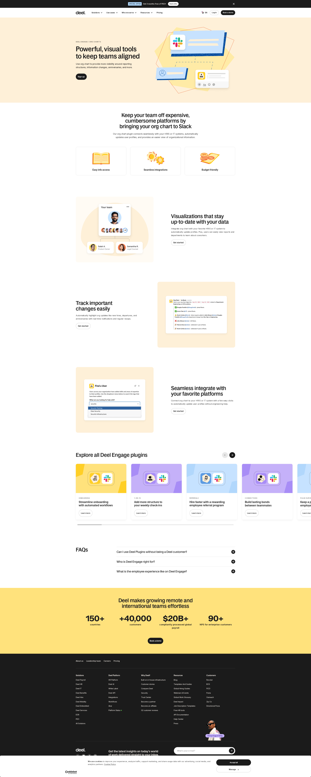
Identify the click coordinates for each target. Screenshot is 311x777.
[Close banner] (233, 3)
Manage (232, 769)
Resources (145, 13)
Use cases (110, 13)
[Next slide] (232, 455)
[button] (176, 552)
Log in (214, 12)
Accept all (234, 762)
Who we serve (128, 13)
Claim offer (173, 4)
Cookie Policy (110, 764)
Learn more (85, 513)
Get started (178, 242)
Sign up (81, 77)
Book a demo (228, 12)
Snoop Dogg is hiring (214, 736)
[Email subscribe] (231, 750)
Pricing (160, 13)
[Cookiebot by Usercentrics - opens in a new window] (71, 772)
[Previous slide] (225, 455)
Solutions (96, 13)
